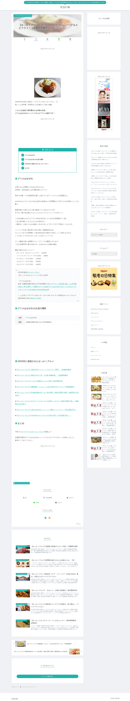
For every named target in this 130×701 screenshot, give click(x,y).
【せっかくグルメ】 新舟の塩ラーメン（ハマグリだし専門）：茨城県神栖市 (44, 370)
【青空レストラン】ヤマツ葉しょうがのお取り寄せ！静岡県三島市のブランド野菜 (104, 177)
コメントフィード (96, 355)
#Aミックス (65, 287)
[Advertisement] (47, 62)
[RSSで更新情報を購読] (49, 517)
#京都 (46, 287)
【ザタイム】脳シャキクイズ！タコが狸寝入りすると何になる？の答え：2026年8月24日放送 (104, 152)
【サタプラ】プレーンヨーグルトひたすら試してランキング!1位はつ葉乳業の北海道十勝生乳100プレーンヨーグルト (104, 191)
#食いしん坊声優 (70, 284)
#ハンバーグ (24, 289)
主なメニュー (94, 325)
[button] (70, 40)
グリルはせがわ (30, 155)
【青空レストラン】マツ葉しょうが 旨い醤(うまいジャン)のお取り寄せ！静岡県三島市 (103, 171)
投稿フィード (94, 351)
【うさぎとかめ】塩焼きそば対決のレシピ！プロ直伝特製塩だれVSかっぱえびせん (104, 164)
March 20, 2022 (35, 298)
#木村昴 (61, 284)
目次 (46, 150)
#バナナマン (53, 284)
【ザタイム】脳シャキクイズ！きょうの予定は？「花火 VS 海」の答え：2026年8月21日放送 (104, 199)
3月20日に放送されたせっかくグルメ (37, 164)
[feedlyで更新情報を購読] (45, 517)
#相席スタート (38, 287)
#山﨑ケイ (29, 287)
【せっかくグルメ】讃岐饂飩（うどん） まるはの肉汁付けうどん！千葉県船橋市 (45, 387)
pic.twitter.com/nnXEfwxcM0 (39, 289)
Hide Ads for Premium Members (100, 309)
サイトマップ (94, 317)
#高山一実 (21, 287)
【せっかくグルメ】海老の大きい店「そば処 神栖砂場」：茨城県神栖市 (42, 375)
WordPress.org (95, 359)
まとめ (27, 168)
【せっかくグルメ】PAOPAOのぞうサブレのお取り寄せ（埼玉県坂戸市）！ (44, 415)
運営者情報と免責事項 (97, 329)
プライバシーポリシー (97, 321)
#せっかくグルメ (33, 272)
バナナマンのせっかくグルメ (33, 432)
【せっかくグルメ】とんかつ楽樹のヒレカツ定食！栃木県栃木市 (40, 381)
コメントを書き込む (48, 676)
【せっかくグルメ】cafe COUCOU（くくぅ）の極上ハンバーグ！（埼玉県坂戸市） (46, 410)
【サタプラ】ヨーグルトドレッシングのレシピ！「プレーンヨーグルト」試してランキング (104, 183)
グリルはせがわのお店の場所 (34, 159)
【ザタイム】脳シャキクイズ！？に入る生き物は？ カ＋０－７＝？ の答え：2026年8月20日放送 (104, 214)
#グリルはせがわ (54, 287)
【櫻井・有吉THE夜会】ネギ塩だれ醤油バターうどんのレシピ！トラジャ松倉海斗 (104, 206)
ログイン (93, 347)
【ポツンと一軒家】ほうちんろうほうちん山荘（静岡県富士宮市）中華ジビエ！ (104, 158)
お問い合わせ (94, 313)
